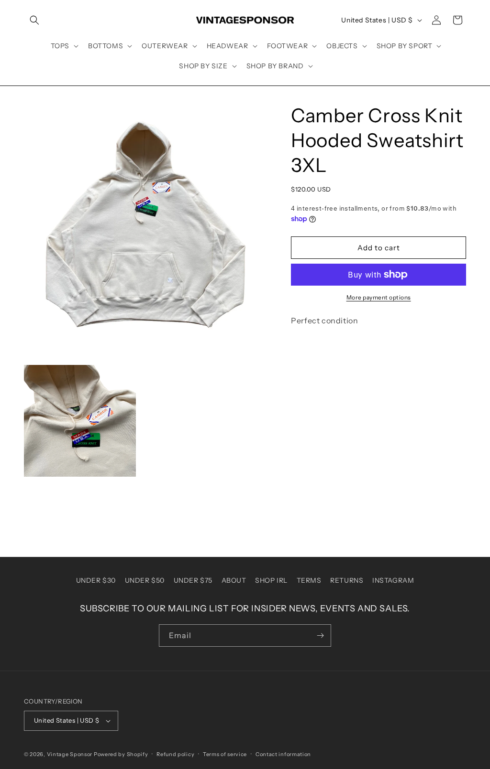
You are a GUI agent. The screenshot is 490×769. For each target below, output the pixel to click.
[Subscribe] (320, 635)
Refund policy (175, 754)
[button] (34, 20)
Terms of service (225, 754)
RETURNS (346, 580)
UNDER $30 (96, 580)
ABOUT (234, 580)
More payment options (378, 297)
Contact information (283, 754)
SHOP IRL (271, 580)
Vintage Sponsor (70, 754)
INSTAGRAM (393, 580)
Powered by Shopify (121, 754)
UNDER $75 (193, 580)
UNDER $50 (145, 580)
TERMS (309, 580)
